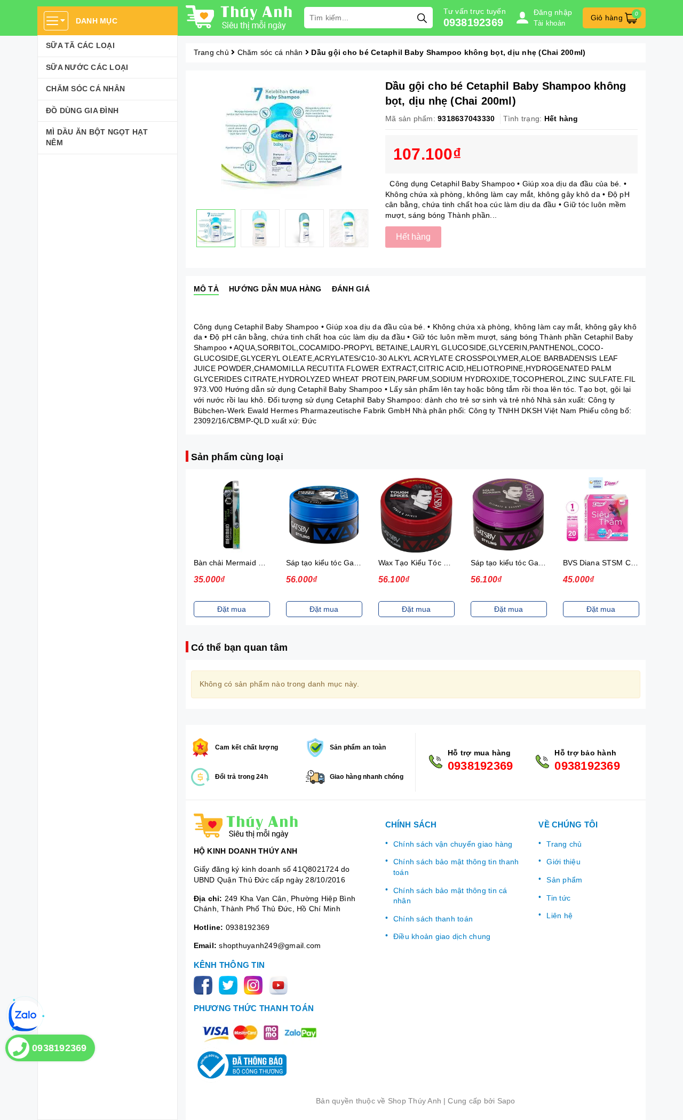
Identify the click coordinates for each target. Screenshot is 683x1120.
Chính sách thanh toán (433, 918)
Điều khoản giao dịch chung (442, 936)
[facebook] (205, 984)
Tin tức (558, 898)
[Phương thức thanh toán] (259, 1032)
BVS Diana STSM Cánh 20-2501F (621, 562)
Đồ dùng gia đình (82, 110)
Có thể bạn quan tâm (239, 647)
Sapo (506, 1101)
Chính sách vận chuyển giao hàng (453, 844)
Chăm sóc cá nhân (85, 88)
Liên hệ (559, 915)
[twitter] (230, 984)
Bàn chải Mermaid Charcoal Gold (251, 562)
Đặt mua (231, 609)
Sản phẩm (564, 880)
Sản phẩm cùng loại (237, 457)
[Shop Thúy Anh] (239, 17)
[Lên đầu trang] (664, 1101)
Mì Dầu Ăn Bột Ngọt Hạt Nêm (97, 137)
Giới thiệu (563, 861)
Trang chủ (564, 844)
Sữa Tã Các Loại (80, 45)
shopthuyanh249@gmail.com (270, 945)
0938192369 (473, 22)
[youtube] (280, 984)
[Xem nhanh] (231, 515)
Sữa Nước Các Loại (87, 67)
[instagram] (255, 984)
